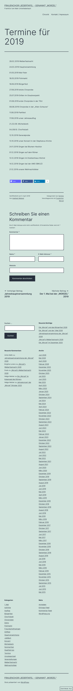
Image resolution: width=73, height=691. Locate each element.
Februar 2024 (44, 410)
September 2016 (45, 553)
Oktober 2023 (44, 419)
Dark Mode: (65, 688)
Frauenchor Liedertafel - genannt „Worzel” (30, 5)
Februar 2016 (44, 571)
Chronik (45, 14)
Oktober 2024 (44, 394)
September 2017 (45, 531)
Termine (61, 196)
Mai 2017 (42, 537)
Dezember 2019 (45, 474)
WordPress (25, 682)
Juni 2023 (42, 428)
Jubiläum (7, 638)
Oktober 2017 (44, 528)
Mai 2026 (42, 358)
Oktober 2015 (44, 580)
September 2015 (45, 583)
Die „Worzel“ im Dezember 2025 (51, 343)
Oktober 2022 (44, 443)
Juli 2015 (42, 586)
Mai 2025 (42, 382)
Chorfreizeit (9, 617)
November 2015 (45, 577)
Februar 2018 (44, 522)
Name (12, 254)
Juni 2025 (42, 379)
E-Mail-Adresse (44, 254)
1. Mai (6, 605)
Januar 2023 (43, 437)
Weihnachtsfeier (10, 665)
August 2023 (43, 425)
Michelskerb (9, 644)
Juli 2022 (42, 452)
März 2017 (43, 540)
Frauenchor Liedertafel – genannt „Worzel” (30, 678)
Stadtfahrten (9, 650)
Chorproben (9, 620)
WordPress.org (44, 614)
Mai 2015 (42, 592)
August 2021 (43, 464)
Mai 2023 (42, 431)
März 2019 (43, 498)
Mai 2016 (42, 565)
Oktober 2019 (44, 477)
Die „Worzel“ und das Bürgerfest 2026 (53, 327)
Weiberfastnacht (10, 662)
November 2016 (45, 546)
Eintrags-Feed (44, 608)
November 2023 (45, 416)
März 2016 (43, 568)
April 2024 (43, 407)
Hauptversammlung (11, 635)
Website (12, 265)
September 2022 (45, 446)
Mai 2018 (42, 516)
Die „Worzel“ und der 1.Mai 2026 (51, 330)
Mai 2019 (42, 492)
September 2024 (45, 398)
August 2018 (43, 510)
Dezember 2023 (45, 413)
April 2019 (42, 495)
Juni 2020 (42, 467)
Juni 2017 (42, 534)
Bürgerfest (8, 614)
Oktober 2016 (44, 550)
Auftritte (7, 608)
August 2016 (43, 556)
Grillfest (7, 632)
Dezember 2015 (45, 574)
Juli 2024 (42, 401)
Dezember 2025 (45, 367)
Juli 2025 (42, 376)
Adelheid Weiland (18, 198)
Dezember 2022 (45, 440)
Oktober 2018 (44, 504)
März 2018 (43, 519)
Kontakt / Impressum (60, 14)
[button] (15, 181)
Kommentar (14, 232)
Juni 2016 (42, 562)
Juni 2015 (42, 589)
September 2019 (45, 480)
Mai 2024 (42, 404)
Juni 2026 (42, 355)
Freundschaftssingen (12, 629)
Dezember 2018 (45, 501)
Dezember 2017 (44, 525)
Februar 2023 (44, 434)
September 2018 (45, 507)
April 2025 (42, 385)
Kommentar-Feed (45, 611)
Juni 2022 (42, 455)
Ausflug (7, 611)
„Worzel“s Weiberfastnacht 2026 (51, 340)
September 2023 (45, 422)
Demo (6, 623)
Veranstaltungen (10, 659)
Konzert (7, 641)
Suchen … (8, 323)
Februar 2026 (44, 364)
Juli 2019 (42, 486)
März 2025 (43, 388)
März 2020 (43, 471)
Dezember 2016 (45, 543)
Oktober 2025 (44, 373)
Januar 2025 (43, 391)
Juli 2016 (42, 559)
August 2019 (43, 483)
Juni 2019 (42, 489)
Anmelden (42, 605)
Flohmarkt (8, 626)
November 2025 (45, 370)
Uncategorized (10, 656)
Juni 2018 (42, 513)
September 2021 (45, 461)
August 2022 (43, 449)
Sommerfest (9, 647)
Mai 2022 (42, 458)
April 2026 (42, 361)
